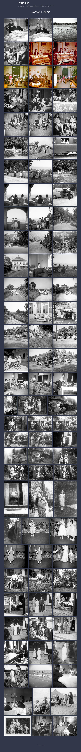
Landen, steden (30, 6)
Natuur (46, 5)
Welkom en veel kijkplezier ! (24, 5)
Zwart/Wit (37, 6)
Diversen (34, 5)
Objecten (52, 5)
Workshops (41, 5)
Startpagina (23, 3)
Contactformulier (46, 6)
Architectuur (21, 6)
